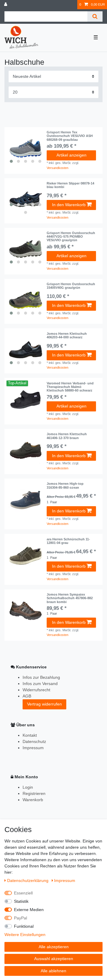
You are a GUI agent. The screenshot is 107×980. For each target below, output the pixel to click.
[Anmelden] (6, 4)
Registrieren (34, 793)
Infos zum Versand (40, 683)
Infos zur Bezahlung (41, 677)
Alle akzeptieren (54, 946)
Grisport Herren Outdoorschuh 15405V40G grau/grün (71, 285)
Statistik (21, 901)
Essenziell (23, 893)
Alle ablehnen (53, 970)
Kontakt (30, 735)
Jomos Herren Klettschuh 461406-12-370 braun (67, 435)
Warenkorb (33, 799)
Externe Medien (29, 909)
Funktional (24, 926)
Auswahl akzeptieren (53, 958)
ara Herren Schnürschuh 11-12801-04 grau (68, 541)
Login (28, 787)
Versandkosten (57, 168)
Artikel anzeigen (71, 155)
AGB (27, 696)
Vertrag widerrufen (44, 704)
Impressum (33, 747)
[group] (25, 148)
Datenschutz (34, 741)
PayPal (20, 918)
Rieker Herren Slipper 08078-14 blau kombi (70, 185)
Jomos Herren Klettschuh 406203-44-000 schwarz (67, 335)
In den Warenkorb (69, 204)
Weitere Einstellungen (24, 934)
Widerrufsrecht (36, 689)
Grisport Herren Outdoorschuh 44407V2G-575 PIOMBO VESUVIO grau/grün (71, 236)
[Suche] (95, 16)
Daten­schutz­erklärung (28, 880)
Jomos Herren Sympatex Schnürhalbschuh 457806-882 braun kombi (70, 598)
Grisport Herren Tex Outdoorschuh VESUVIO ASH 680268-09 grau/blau (70, 135)
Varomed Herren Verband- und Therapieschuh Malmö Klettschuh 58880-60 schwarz (70, 386)
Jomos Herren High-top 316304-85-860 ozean (65, 485)
